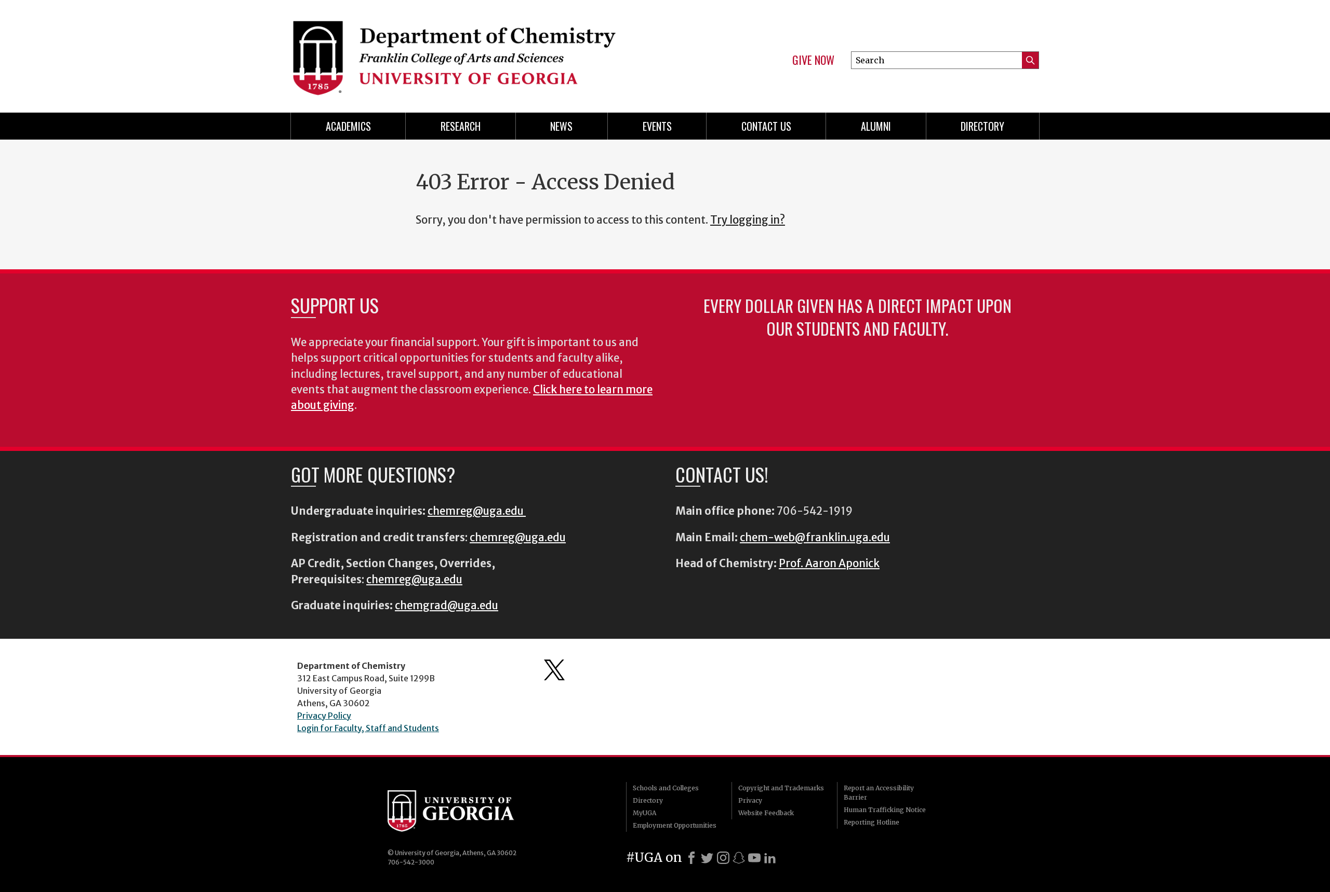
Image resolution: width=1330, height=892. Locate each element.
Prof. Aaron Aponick (829, 563)
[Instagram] (723, 858)
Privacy (750, 800)
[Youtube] (754, 858)
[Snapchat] (739, 858)
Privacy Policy (324, 715)
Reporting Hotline (871, 822)
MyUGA (644, 813)
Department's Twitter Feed (554, 670)
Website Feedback (766, 813)
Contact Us (766, 126)
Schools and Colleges (666, 788)
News (561, 126)
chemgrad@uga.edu (446, 605)
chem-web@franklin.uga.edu (815, 537)
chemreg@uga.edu (477, 511)
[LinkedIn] (770, 858)
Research (461, 126)
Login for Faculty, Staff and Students (368, 728)
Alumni (876, 126)
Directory (982, 126)
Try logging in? (747, 220)
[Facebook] (691, 858)
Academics (348, 126)
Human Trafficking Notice (885, 810)
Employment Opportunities (674, 825)
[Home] (473, 52)
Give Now (813, 60)
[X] (707, 858)
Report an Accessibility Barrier (879, 792)
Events (657, 126)
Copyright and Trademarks (781, 788)
